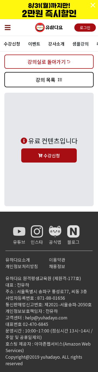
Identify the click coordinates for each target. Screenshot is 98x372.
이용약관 (57, 259)
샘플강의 (80, 43)
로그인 (85, 27)
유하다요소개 (17, 259)
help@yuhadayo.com (46, 317)
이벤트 (34, 43)
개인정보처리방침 (21, 266)
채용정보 (57, 266)
